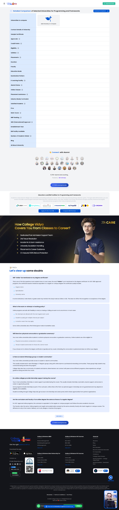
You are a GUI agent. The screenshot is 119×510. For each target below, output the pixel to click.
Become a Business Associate (101, 449)
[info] (19, 38)
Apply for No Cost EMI (47, 211)
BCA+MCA (67, 441)
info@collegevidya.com (16, 461)
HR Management (41, 445)
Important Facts (110, 3)
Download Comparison (100, 11)
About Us (95, 441)
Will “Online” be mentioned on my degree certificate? (30, 278)
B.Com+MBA (68, 445)
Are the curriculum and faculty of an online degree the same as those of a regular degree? (43, 399)
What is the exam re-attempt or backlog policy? (29, 306)
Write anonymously (60, 185)
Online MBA (40, 457)
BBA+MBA (67, 443)
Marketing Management (43, 443)
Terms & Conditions (59, 494)
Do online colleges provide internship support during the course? (34, 378)
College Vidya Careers (99, 456)
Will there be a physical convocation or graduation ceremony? (33, 333)
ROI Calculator (96, 447)
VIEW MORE (59, 416)
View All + (40, 448)
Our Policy (69, 494)
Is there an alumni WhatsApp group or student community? (32, 357)
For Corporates (97, 452)
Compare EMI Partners (69, 211)
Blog (94, 443)
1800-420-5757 (15, 469)
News (94, 445)
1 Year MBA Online (41, 462)
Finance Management (43, 441)
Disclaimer (49, 494)
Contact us (96, 454)
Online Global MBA (42, 460)
